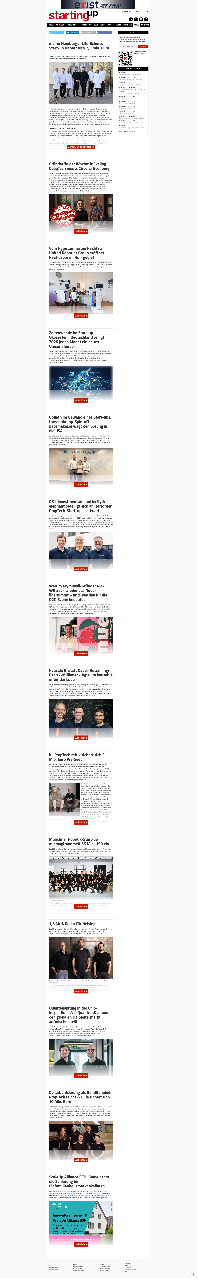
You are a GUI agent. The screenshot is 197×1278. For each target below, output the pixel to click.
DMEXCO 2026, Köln (126, 99)
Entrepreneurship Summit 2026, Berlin (131, 118)
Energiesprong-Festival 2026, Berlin (130, 79)
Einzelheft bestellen (53, 1269)
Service (138, 11)
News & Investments (62, 29)
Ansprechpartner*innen (79, 1270)
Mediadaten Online (78, 1266)
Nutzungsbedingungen (130, 1269)
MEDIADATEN (126, 11)
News (136, 24)
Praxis (111, 24)
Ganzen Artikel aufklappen (81, 147)
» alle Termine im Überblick (127, 131)
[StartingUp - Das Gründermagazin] (73, 16)
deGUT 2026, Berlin (125, 108)
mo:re (70, 29)
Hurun (51, 354)
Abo (116, 11)
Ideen (51, 24)
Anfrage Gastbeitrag (105, 1268)
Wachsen (127, 24)
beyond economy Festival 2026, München (132, 128)
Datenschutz (128, 1267)
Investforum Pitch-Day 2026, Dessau (131, 94)
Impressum (128, 1265)
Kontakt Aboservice (105, 1266)
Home (50, 29)
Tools (118, 24)
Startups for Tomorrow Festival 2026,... (131, 84)
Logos (126, 1271)
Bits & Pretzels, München (127, 103)
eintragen (143, 46)
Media (75, 1264)
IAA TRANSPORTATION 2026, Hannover (132, 89)
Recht (102, 24)
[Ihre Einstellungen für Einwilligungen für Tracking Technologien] (193, 1274)
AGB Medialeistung (78, 1268)
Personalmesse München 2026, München (132, 123)
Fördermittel (72, 24)
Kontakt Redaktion (104, 1270)
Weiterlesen (81, 231)
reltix (96, 784)
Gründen (60, 24)
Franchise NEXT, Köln (126, 113)
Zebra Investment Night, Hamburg (130, 74)
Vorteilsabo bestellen (53, 1267)
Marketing (86, 24)
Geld (96, 24)
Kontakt (145, 24)
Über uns (127, 1263)
